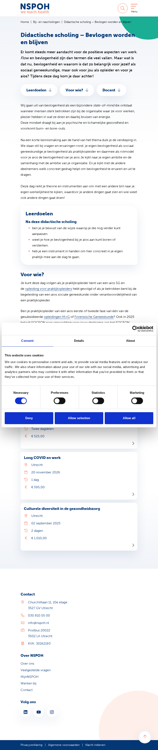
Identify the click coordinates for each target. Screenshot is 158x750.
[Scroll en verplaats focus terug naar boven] (144, 736)
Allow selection (79, 418)
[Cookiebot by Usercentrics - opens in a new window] (135, 329)
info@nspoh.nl (38, 623)
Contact (27, 690)
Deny (29, 418)
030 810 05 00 (39, 615)
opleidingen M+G (57, 317)
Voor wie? (74, 90)
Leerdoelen (36, 90)
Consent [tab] (27, 340)
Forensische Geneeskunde (94, 317)
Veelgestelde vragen (36, 670)
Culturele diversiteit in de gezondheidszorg (62, 508)
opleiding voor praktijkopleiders (48, 289)
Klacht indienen (95, 745)
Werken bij (28, 683)
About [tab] (130, 340)
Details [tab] (79, 340)
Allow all (129, 418)
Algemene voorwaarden (64, 745)
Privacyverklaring (31, 745)
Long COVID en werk (42, 457)
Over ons (27, 663)
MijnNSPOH (29, 677)
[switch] (59, 400)
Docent (108, 90)
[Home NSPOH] (35, 8)
